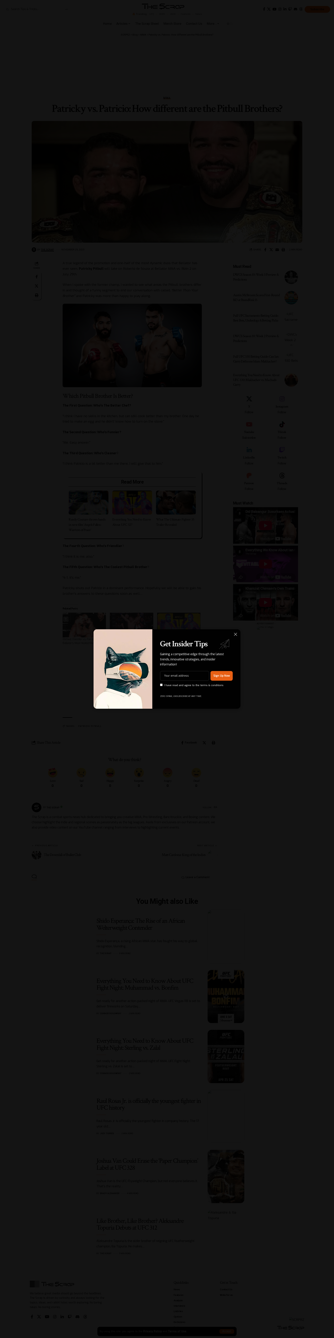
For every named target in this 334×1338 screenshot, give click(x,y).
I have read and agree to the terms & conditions (193, 685)
